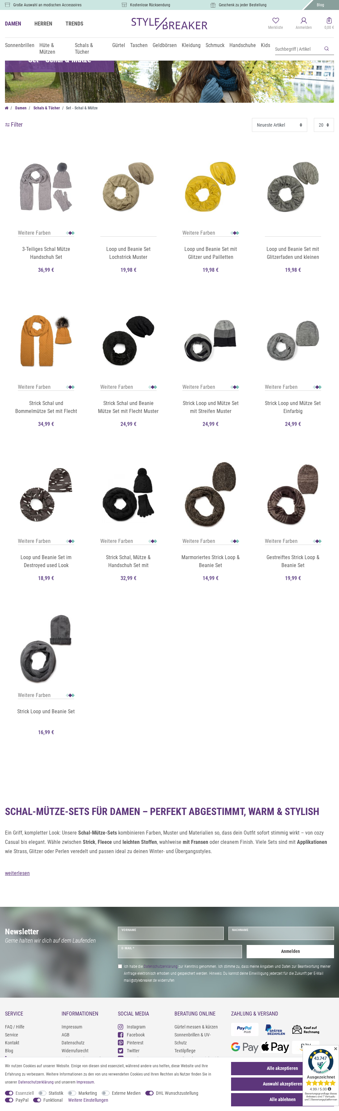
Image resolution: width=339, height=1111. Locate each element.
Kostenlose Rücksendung (150, 5)
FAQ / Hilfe (14, 1026)
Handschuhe (242, 45)
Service (11, 1034)
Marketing (87, 1093)
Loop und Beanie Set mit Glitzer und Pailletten (210, 253)
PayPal (22, 1100)
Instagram (136, 1026)
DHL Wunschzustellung (177, 1093)
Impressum (72, 1026)
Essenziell (25, 1093)
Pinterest (135, 1042)
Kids (265, 45)
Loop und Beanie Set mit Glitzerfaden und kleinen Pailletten (292, 253)
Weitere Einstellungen (88, 1100)
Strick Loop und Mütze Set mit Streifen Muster (211, 407)
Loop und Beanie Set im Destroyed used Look (46, 561)
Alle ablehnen (282, 1099)
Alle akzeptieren (282, 1068)
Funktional (53, 1100)
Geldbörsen (165, 45)
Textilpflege (185, 1050)
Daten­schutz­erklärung (36, 1082)
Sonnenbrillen (19, 45)
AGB (66, 1034)
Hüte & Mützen (47, 48)
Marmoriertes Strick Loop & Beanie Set (210, 561)
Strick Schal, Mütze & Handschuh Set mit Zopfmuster (128, 561)
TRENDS (74, 24)
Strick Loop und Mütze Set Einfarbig (293, 407)
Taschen (139, 45)
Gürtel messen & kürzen (196, 1026)
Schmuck (215, 45)
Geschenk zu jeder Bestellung (242, 5)
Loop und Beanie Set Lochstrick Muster (128, 253)
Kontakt (12, 1042)
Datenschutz (73, 1042)
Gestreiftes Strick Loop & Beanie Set (292, 561)
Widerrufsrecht (75, 1050)
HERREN (43, 24)
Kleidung (191, 45)
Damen (20, 108)
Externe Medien (126, 1093)
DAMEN (13, 24)
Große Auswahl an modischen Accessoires (47, 5)
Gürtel (118, 45)
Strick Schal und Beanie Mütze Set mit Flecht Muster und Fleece (128, 407)
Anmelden (290, 951)
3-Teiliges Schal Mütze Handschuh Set (46, 253)
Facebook (136, 1034)
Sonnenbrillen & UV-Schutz (192, 1038)
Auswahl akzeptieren (282, 1083)
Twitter (133, 1050)
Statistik (56, 1093)
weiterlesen (17, 873)
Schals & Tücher (84, 48)
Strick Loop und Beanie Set (46, 711)
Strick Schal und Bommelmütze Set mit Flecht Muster (46, 407)
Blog (320, 5)
